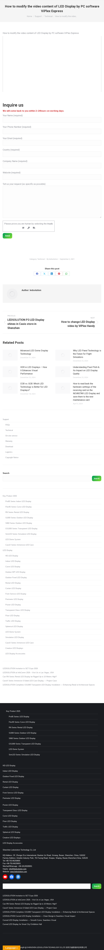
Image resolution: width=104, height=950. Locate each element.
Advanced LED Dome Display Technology (34, 352)
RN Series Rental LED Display (17, 512)
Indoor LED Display (13, 561)
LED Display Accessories (15, 654)
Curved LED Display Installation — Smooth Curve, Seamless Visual (29, 920)
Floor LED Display (12, 616)
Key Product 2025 (10, 496)
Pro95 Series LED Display (19, 717)
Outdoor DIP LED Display (15, 572)
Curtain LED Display (13, 588)
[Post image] (10, 355)
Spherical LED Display (14, 626)
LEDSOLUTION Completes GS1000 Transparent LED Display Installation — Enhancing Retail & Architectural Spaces (49, 685)
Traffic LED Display (13, 621)
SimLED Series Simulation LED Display (21, 534)
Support (6, 419)
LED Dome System (13, 539)
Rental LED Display (13, 583)
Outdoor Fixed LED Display (16, 577)
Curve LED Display (12, 567)
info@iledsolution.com (17, 869)
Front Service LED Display (15, 594)
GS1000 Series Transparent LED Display (21, 529)
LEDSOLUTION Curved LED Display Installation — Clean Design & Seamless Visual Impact (39, 916)
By (52, 259)
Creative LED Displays (14, 648)
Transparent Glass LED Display (17, 610)
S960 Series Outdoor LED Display (18, 523)
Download (9, 447)
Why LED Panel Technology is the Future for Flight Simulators (87, 353)
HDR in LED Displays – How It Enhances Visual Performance (33, 370)
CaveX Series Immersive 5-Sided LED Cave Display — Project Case (30, 681)
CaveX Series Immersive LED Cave (19, 545)
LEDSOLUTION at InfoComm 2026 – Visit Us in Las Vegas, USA (28, 673)
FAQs (7, 425)
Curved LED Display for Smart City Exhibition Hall (22, 924)
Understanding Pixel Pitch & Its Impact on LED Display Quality (86, 370)
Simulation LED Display (14, 637)
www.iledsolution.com (18, 872)
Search (6, 473)
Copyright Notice (11, 457)
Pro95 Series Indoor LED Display (18, 501)
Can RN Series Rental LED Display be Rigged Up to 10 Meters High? (30, 677)
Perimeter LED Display (14, 599)
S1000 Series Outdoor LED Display (19, 518)
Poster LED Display (13, 605)
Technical (41, 259)
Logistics (8, 452)
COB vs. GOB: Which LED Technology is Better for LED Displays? (34, 386)
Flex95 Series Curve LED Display (18, 507)
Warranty (8, 441)
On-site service (11, 436)
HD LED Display (11, 556)
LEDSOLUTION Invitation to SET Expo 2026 (20, 668)
